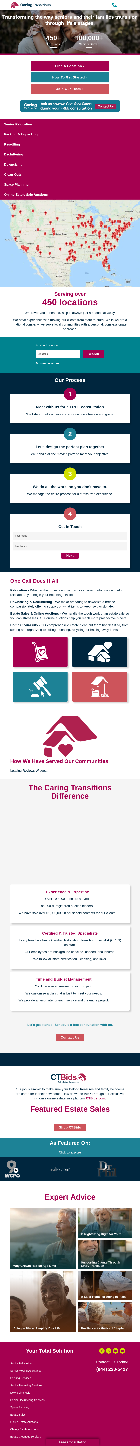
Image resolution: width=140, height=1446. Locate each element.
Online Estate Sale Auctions (26, 194)
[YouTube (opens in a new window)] (122, 1440)
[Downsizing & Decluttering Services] (99, 652)
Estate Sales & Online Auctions (34, 613)
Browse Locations (48, 363)
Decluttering (13, 154)
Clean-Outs (13, 174)
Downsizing (13, 164)
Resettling (12, 144)
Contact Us (70, 1037)
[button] (8, 1162)
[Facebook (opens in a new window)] (102, 1440)
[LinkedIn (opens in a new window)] (115, 1440)
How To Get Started (68, 77)
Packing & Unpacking (21, 134)
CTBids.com (95, 1098)
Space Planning (16, 184)
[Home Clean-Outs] (99, 687)
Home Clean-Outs (24, 625)
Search (93, 354)
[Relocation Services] (40, 652)
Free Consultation (73, 1442)
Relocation (18, 590)
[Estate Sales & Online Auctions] (40, 687)
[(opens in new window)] (12, 1259)
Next (70, 555)
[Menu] (126, 5)
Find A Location (68, 66)
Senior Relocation (18, 124)
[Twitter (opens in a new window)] (108, 1440)
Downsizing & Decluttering (31, 602)
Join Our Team (68, 89)
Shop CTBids (72, 1218)
